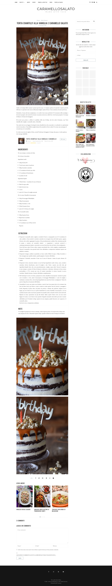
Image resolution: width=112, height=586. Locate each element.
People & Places (59, 2)
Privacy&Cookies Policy (56, 580)
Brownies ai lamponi (91, 115)
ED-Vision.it (58, 583)
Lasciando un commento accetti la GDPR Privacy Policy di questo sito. (36, 555)
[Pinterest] (93, 2)
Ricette (21, 2)
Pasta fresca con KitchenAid (80, 116)
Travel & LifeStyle (42, 2)
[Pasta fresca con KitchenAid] (80, 109)
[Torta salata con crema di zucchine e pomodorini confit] (80, 138)
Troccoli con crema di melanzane (58, 510)
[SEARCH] (94, 21)
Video (51, 2)
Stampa (63, 139)
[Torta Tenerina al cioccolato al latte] (91, 138)
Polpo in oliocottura (90, 130)
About (28, 2)
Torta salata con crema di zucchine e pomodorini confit (80, 146)
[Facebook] (90, 2)
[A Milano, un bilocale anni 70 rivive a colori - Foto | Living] (85, 83)
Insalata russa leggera (23, 509)
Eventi (34, 2)
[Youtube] (94, 2)
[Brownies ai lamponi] (91, 109)
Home (16, 2)
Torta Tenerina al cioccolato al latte (90, 145)
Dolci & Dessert (44, 20)
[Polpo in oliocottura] (91, 124)
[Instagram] (91, 2)
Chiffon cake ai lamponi (79, 130)
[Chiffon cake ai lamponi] (80, 124)
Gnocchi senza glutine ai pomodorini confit (41, 510)
